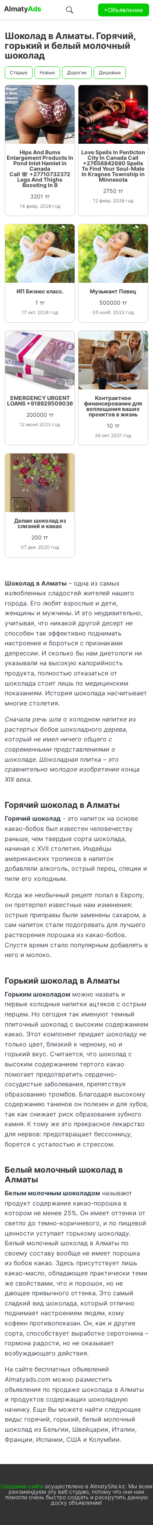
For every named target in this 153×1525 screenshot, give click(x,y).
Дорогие (77, 72)
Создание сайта (22, 1486)
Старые (18, 72)
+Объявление (123, 10)
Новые (47, 72)
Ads (22, 9)
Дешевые (110, 72)
